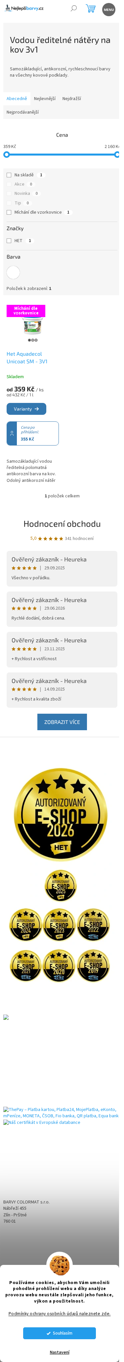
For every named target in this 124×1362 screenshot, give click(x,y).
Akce (23, 184)
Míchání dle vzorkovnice (42, 212)
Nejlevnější (45, 98)
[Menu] (108, 9)
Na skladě (28, 175)
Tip (22, 203)
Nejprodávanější (23, 112)
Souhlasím (62, 1333)
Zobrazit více (62, 722)
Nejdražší (71, 98)
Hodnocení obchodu (62, 523)
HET (23, 240)
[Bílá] (13, 272)
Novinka (26, 193)
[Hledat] (73, 9)
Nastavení (59, 1352)
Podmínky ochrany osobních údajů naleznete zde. (60, 1313)
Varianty (23, 409)
